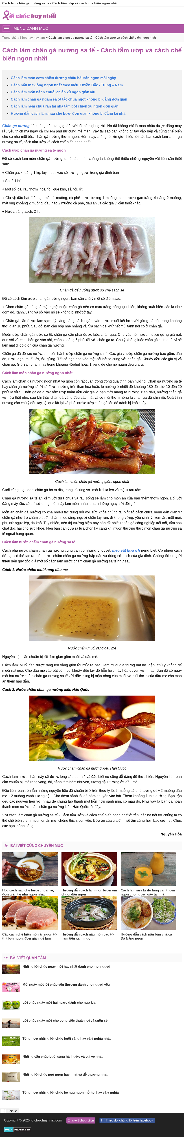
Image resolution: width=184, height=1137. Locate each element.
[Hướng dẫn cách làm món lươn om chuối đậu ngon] (89, 869)
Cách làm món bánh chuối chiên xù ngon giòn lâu (53, 92)
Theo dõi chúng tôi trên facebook (129, 1120)
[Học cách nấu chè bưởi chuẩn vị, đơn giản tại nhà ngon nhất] (30, 869)
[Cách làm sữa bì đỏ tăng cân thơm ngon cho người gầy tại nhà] (149, 869)
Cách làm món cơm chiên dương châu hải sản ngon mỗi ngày (63, 78)
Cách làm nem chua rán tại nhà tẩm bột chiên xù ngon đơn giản (64, 106)
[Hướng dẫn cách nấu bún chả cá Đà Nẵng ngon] (149, 913)
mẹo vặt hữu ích (126, 550)
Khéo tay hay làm (32, 37)
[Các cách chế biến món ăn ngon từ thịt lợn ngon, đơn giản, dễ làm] (30, 913)
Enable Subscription (81, 1120)
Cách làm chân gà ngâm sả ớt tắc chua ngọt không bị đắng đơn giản (69, 99)
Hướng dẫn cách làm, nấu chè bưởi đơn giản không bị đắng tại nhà (68, 113)
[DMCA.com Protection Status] (17, 1131)
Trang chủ (9, 37)
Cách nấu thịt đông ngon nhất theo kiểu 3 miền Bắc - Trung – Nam (67, 85)
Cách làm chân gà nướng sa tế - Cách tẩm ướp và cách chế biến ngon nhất (102, 37)
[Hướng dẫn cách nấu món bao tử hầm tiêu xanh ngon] (89, 913)
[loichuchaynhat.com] (29, 15)
